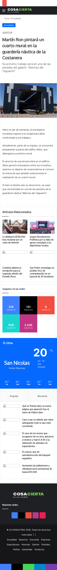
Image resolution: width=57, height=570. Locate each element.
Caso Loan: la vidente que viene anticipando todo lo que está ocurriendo (37, 422)
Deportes (23, 539)
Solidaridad (27, 549)
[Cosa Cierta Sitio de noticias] (20, 10)
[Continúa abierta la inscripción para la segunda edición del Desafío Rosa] (14, 258)
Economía (34, 539)
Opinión (35, 544)
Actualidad (16, 18)
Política (16, 549)
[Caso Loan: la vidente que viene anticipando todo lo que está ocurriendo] (11, 424)
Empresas (45, 539)
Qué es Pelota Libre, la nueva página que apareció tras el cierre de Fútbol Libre (36, 409)
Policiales (45, 544)
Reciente (42, 396)
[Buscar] (53, 11)
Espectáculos (13, 544)
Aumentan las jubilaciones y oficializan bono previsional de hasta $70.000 (37, 468)
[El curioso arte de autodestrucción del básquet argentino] (11, 456)
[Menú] (3, 11)
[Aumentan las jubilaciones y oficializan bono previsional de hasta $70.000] (11, 470)
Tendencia (39, 549)
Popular (14, 396)
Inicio (6, 18)
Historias (26, 544)
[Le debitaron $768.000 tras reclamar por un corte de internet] (14, 227)
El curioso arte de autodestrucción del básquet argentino (36, 455)
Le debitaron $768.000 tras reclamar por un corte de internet (13, 239)
